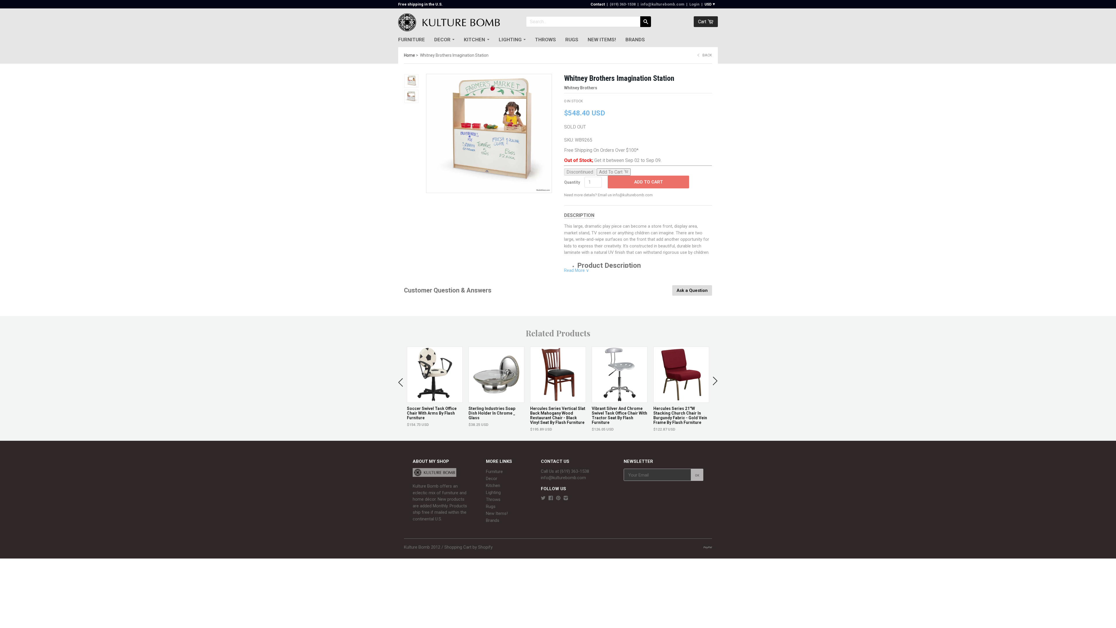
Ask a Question (692, 290)
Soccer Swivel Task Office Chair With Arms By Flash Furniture (432, 413)
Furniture (411, 39)
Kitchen (474, 39)
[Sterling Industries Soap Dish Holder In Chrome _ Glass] (496, 399)
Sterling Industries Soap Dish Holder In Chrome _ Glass (491, 413)
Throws (545, 39)
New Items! (602, 39)
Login (694, 4)
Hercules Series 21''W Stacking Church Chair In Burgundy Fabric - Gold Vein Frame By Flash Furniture (680, 415)
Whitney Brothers (580, 87)
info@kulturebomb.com (662, 4)
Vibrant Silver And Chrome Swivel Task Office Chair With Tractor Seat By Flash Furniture (619, 415)
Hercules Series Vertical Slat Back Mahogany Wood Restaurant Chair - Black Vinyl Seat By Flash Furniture (557, 415)
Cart (702, 21)
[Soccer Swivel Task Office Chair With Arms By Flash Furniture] (434, 399)
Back (707, 55)
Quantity (572, 182)
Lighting (510, 39)
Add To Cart (648, 182)
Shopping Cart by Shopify (468, 547)
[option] (435, 387)
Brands (635, 39)
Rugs (571, 39)
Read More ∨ (576, 270)
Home (409, 55)
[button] (400, 381)
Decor (442, 39)
